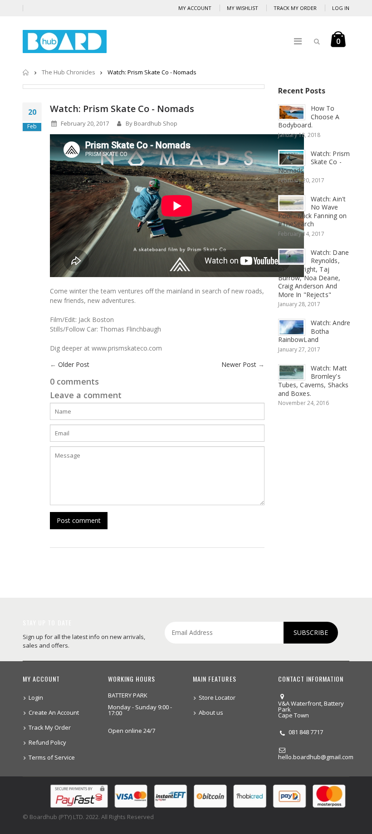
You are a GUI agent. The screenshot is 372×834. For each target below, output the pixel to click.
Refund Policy (47, 742)
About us (211, 712)
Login (36, 697)
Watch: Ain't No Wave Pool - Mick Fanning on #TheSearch (312, 212)
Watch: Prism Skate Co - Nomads (122, 108)
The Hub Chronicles (68, 72)
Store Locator (217, 697)
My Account (194, 8)
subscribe (311, 632)
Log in (340, 8)
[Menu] (298, 41)
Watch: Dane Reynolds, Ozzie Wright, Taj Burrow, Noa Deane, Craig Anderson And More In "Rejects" (313, 273)
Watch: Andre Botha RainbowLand (314, 331)
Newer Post (238, 364)
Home (26, 72)
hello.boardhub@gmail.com (315, 757)
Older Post (73, 364)
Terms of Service (52, 757)
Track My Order (295, 8)
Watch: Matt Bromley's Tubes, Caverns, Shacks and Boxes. (313, 381)
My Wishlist (242, 8)
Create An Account (54, 712)
